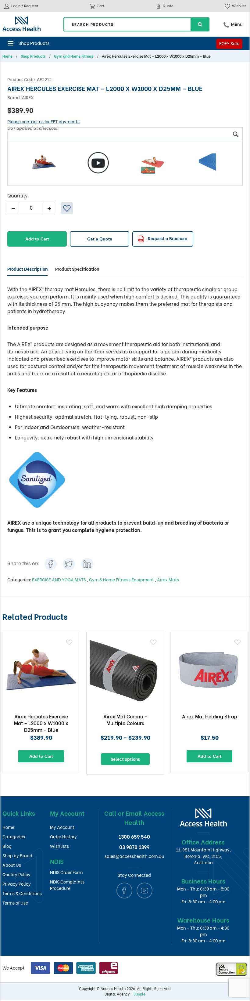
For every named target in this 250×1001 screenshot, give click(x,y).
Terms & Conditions (22, 893)
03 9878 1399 (134, 846)
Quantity (17, 195)
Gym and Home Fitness (74, 56)
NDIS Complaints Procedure (67, 884)
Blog (7, 846)
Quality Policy (16, 874)
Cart (100, 5)
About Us (11, 865)
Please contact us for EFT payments (43, 121)
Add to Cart (37, 239)
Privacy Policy (16, 883)
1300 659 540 (134, 836)
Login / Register (24, 5)
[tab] (27, 269)
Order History (63, 836)
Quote (167, 5)
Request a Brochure (167, 238)
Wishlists (59, 846)
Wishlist (238, 5)
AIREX (28, 97)
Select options (125, 759)
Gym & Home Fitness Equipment (122, 579)
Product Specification (77, 269)
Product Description (27, 269)
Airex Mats (168, 579)
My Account (62, 827)
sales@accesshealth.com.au (134, 856)
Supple (139, 993)
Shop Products (33, 56)
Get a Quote (99, 239)
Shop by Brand (17, 855)
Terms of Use (15, 902)
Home (7, 56)
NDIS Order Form (66, 872)
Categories (13, 836)
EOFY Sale (229, 43)
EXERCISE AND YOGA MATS (59, 579)
